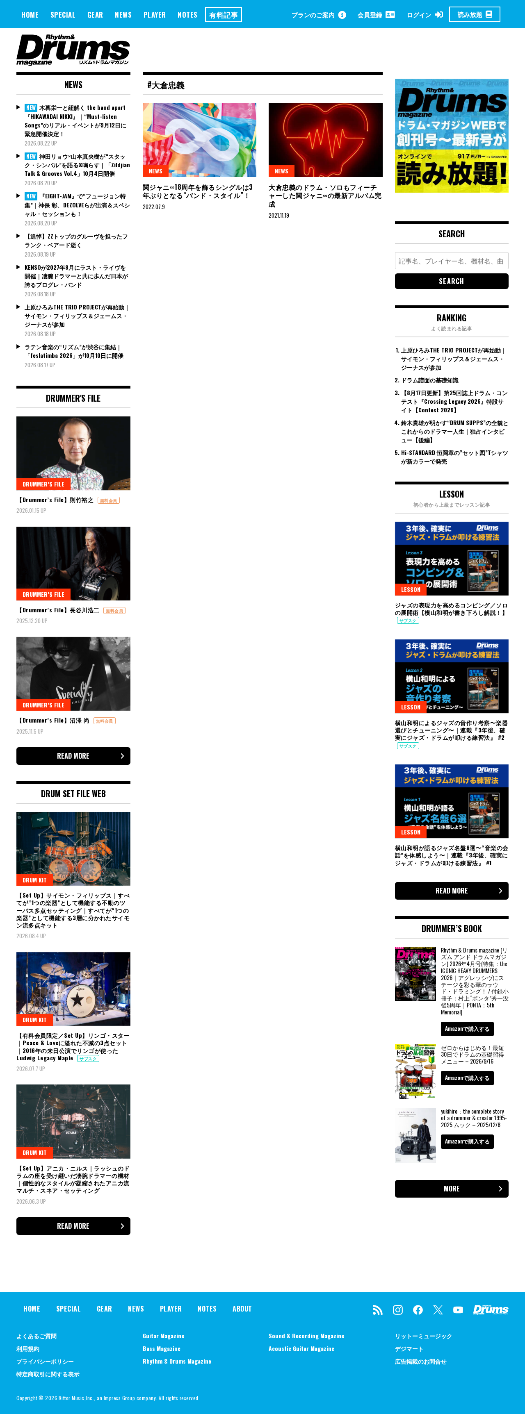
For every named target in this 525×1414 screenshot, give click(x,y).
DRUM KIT (35, 879)
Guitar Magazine (163, 1335)
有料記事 (223, 14)
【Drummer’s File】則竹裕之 (56, 499)
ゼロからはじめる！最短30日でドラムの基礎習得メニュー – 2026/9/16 (472, 1054)
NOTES (188, 14)
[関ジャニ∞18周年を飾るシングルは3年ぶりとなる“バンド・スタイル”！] (200, 140)
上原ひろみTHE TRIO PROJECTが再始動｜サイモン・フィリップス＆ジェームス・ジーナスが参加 (77, 315)
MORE (452, 1188)
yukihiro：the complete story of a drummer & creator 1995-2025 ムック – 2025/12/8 (474, 1118)
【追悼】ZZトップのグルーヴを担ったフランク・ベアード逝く (76, 240)
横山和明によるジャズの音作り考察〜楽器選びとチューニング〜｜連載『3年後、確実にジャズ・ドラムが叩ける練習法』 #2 (451, 729)
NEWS (123, 14)
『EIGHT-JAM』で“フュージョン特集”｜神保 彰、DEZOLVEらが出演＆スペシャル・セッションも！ (77, 204)
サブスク (88, 1058)
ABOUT (242, 1309)
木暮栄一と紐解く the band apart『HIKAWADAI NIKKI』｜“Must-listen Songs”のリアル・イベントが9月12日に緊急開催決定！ (75, 120)
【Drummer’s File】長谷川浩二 (58, 609)
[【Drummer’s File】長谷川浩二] (73, 563)
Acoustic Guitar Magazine (301, 1348)
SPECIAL (63, 14)
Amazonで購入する (467, 1028)
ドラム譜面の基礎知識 (430, 379)
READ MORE (73, 756)
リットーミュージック (423, 1335)
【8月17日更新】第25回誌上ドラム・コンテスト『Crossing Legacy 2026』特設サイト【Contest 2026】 (454, 401)
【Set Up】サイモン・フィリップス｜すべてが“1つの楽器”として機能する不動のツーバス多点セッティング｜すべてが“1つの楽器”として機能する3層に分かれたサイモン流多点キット (73, 910)
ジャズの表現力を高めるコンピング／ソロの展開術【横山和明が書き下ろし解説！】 (451, 608)
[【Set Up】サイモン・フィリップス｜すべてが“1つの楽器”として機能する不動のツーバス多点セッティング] (73, 849)
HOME (30, 14)
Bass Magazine (161, 1348)
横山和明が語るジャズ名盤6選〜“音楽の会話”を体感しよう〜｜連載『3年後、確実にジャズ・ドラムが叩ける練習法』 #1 (452, 854)
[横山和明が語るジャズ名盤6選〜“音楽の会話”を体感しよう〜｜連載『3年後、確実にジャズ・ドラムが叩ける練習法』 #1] (452, 801)
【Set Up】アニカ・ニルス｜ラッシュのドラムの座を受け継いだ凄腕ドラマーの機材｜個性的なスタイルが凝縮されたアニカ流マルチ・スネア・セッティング (73, 1179)
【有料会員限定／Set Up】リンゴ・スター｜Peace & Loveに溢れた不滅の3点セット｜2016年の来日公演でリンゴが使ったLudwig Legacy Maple (73, 1046)
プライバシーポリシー (45, 1361)
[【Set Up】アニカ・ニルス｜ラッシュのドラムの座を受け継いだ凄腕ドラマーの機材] (73, 1121)
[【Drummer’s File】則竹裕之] (73, 453)
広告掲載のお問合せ (421, 1361)
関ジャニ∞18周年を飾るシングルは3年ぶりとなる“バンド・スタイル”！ (198, 191)
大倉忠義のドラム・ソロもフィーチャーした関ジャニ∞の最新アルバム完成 (325, 195)
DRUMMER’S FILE (43, 484)
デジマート (409, 1348)
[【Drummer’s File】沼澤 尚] (73, 674)
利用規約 (27, 1348)
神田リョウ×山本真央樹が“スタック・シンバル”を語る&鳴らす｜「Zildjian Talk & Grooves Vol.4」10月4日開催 (77, 165)
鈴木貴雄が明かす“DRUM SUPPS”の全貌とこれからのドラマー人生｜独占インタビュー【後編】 (455, 431)
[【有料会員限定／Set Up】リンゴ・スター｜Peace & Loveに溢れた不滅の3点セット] (73, 989)
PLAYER (155, 14)
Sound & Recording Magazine (306, 1335)
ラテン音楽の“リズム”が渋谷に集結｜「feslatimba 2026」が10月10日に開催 (74, 350)
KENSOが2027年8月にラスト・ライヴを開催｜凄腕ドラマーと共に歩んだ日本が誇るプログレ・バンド (76, 276)
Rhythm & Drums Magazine (177, 1361)
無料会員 (108, 500)
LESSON (410, 589)
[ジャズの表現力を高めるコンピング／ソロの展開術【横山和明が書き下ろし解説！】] (452, 559)
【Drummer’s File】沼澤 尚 (53, 720)
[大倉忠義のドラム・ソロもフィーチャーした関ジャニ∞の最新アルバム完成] (326, 140)
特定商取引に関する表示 (48, 1373)
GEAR (95, 14)
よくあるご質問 (36, 1335)
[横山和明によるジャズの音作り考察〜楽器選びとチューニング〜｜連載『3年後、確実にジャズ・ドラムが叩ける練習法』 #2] (452, 676)
